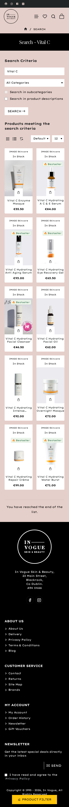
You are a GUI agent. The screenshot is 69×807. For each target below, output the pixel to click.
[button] (18, 192)
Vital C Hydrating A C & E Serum (50, 202)
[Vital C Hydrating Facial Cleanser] (19, 316)
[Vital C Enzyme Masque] (19, 178)
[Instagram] (39, 600)
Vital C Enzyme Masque (18, 202)
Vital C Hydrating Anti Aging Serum (18, 271)
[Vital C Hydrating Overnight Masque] (50, 385)
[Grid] (8, 139)
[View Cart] (62, 16)
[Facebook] (30, 600)
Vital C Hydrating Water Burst (50, 478)
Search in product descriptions (36, 99)
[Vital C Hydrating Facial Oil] (50, 316)
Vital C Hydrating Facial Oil (50, 340)
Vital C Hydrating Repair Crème (19, 478)
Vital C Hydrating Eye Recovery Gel (50, 271)
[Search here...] (53, 16)
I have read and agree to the (31, 776)
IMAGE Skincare (18, 152)
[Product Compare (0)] (20, 139)
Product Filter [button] (36, 799)
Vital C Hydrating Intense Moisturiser (19, 409)
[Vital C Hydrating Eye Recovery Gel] (50, 247)
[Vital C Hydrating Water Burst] (50, 454)
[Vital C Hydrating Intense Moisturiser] (19, 385)
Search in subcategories (30, 92)
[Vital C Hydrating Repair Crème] (19, 454)
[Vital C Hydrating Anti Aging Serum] (19, 247)
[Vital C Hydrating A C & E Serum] (50, 178)
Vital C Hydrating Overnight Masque (50, 409)
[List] (15, 139)
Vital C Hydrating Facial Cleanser (19, 340)
